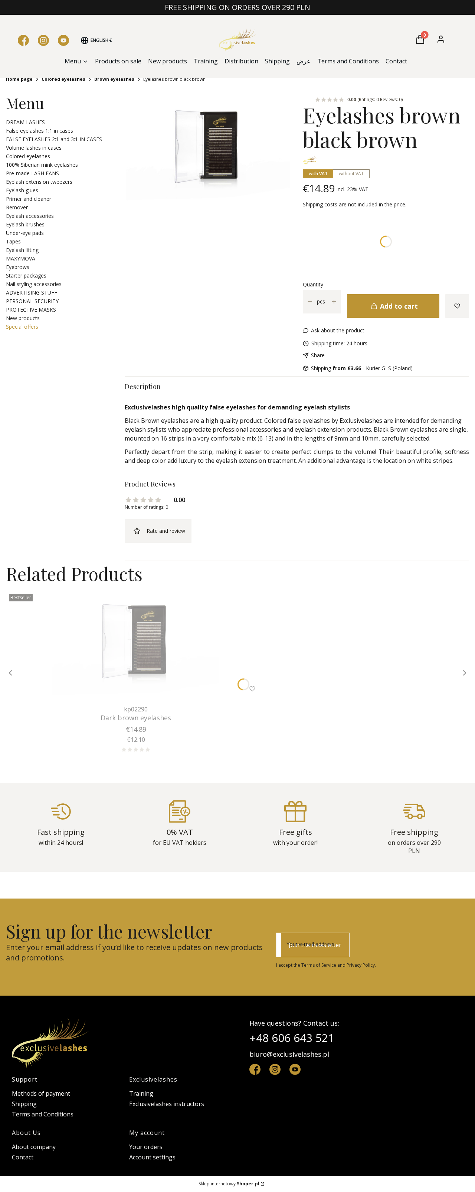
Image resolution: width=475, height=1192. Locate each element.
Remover (17, 207)
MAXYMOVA (20, 258)
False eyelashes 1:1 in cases (39, 130)
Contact (22, 1157)
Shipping (24, 1104)
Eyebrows (17, 266)
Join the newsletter (315, 945)
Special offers (22, 326)
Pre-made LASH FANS (32, 173)
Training (141, 1093)
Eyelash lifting (22, 249)
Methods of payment (41, 1093)
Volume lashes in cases (34, 147)
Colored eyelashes (63, 79)
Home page (19, 79)
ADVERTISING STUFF (31, 292)
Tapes (13, 241)
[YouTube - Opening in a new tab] (63, 40)
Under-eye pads (25, 232)
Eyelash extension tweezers (39, 181)
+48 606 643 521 (291, 1037)
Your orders (146, 1147)
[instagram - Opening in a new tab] (275, 1069)
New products (23, 318)
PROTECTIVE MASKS (31, 309)
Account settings (152, 1157)
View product (125, 688)
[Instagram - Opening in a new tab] (43, 40)
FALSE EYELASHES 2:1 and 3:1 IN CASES (54, 139)
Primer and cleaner (28, 198)
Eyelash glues (22, 190)
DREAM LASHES (25, 122)
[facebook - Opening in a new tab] (255, 1069)
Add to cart (399, 306)
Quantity (313, 284)
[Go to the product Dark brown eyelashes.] (136, 646)
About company (34, 1147)
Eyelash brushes (25, 224)
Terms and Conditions (42, 1114)
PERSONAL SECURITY (32, 301)
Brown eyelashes (114, 79)
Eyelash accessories (30, 215)
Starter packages (26, 275)
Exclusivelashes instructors (166, 1104)
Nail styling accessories (34, 284)
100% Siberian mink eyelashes (42, 164)
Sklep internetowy (229, 1184)
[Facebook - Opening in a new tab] (23, 40)
